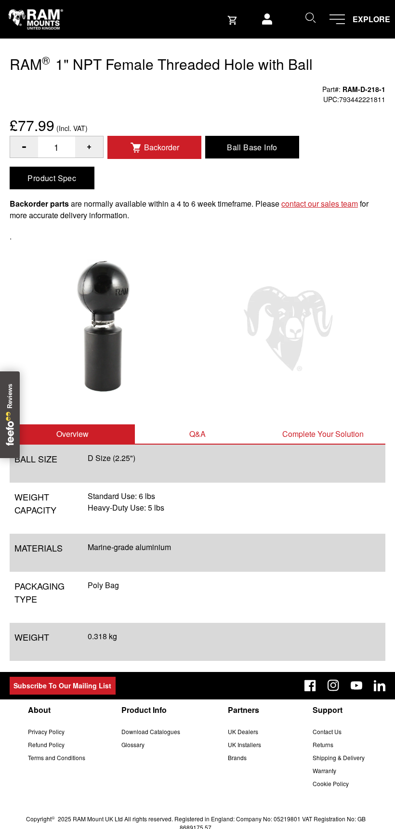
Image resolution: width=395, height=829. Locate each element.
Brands (237, 757)
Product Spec (51, 178)
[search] (310, 17)
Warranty (324, 770)
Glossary (133, 744)
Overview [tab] (72, 433)
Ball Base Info (252, 147)
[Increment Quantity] (24, 147)
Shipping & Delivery (339, 757)
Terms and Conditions (56, 757)
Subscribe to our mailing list (62, 685)
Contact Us (327, 731)
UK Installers (244, 744)
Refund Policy (46, 744)
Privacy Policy (46, 731)
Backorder (161, 147)
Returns (323, 744)
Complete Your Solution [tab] (323, 433)
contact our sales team (319, 203)
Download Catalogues (150, 731)
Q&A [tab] (197, 433)
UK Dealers (243, 731)
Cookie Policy (331, 783)
